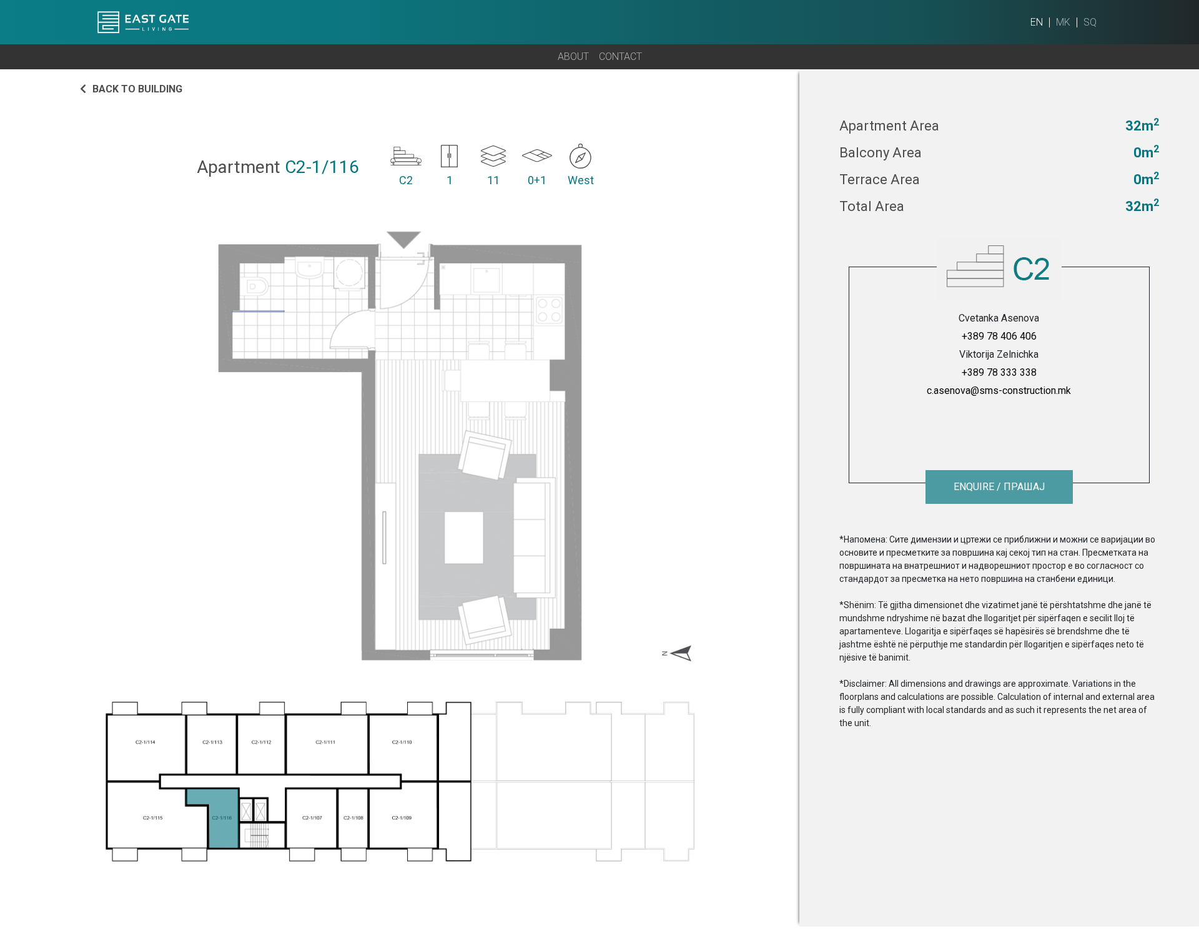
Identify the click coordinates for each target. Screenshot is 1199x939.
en (1036, 22)
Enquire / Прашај (999, 487)
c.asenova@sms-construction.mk (999, 390)
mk (1063, 22)
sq (1090, 22)
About (573, 56)
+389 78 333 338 (999, 372)
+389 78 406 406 (999, 336)
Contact (620, 56)
